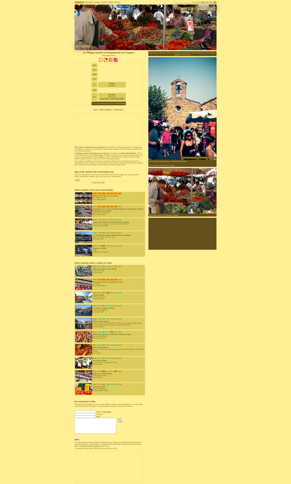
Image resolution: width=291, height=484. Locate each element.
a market (83, 46)
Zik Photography (176, 155)
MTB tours (114, 2)
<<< (193, 2)
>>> (198, 2)
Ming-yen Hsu (160, 209)
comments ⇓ (119, 109)
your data (106, 412)
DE (211, 2)
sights (104, 2)
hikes (97, 2)
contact (176, 54)
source (185, 155)
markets (79, 2)
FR (207, 2)
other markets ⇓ (106, 109)
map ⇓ (96, 109)
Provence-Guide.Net (194, 8)
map (100, 155)
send (120, 421)
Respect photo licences (83, 12)
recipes (89, 2)
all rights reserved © (160, 155)
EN (215, 2)
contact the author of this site (90, 446)
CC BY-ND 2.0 (185, 209)
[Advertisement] (109, 130)
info (203, 2)
